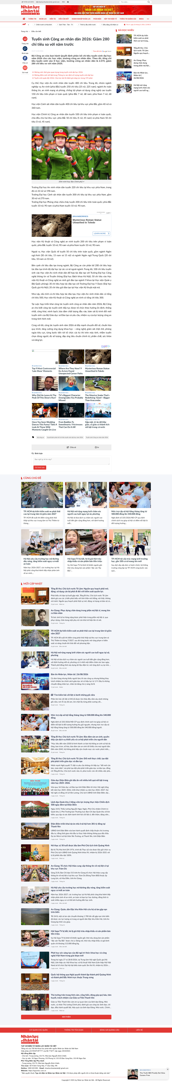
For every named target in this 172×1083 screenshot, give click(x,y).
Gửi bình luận (40, 467)
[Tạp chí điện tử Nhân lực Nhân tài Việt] (32, 10)
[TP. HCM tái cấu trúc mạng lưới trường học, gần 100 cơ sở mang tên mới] (130, 542)
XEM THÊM (66, 1017)
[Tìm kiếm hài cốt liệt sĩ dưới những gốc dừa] (35, 702)
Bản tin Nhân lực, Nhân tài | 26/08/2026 (69, 674)
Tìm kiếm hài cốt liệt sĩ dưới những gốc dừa (74, 695)
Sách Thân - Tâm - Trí (54, 25)
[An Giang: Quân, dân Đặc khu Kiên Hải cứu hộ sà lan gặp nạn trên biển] (35, 916)
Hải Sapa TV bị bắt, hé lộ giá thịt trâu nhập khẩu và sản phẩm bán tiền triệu (84, 560)
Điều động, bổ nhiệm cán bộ (100, 25)
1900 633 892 (33, 1068)
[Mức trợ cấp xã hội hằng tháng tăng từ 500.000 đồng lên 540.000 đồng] (130, 495)
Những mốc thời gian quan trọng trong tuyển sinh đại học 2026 (58, 72)
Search (149, 2)
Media (61, 687)
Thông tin (62, 623)
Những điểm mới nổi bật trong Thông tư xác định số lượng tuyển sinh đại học (63, 75)
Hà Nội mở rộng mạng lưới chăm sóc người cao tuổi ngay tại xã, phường (84, 512)
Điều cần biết (26, 505)
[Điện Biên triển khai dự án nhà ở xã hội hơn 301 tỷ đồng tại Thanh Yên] (35, 831)
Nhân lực (61, 604)
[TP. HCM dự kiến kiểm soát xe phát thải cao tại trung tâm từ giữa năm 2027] (42, 495)
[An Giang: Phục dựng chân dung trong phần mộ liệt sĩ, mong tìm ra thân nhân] (35, 617)
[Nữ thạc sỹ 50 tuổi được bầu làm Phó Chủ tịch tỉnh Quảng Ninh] (35, 852)
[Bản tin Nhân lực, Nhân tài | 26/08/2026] (35, 681)
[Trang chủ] (24, 19)
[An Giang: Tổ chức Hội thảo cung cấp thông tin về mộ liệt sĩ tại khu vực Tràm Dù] (35, 873)
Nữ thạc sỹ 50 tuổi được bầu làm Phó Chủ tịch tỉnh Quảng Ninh (80, 846)
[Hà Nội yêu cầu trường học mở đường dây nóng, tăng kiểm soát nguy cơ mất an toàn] (42, 542)
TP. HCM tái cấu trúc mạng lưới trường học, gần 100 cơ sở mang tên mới (129, 560)
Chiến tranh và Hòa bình (32, 25)
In (98, 447)
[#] (99, 10)
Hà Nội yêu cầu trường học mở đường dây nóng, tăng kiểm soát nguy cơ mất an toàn (41, 561)
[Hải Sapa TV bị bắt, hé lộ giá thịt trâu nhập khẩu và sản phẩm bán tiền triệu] (86, 542)
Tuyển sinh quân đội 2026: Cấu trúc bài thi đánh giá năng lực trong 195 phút (63, 78)
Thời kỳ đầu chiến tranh (76, 25)
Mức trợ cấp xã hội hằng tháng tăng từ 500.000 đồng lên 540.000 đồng (129, 512)
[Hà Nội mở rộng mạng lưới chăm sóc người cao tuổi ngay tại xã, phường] (86, 495)
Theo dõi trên (97, 51)
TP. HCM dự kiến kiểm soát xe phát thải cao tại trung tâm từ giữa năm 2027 (42, 512)
